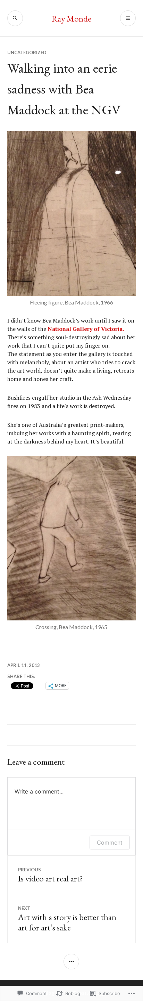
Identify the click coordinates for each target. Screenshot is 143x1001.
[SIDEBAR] (71, 961)
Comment (110, 842)
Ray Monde (71, 18)
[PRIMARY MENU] (128, 18)
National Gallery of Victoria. (86, 329)
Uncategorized (27, 52)
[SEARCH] (15, 18)
